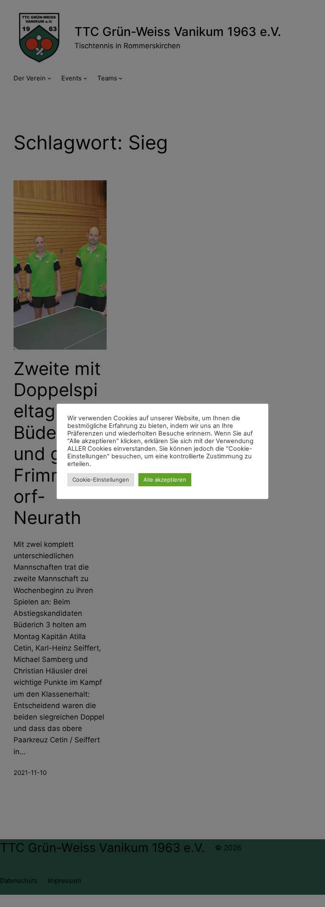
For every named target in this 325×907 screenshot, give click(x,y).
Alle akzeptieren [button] (164, 479)
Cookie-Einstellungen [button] (100, 479)
